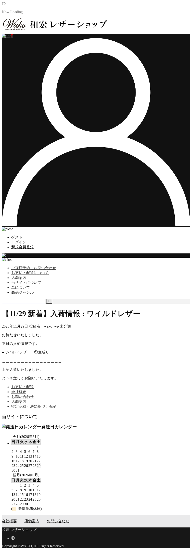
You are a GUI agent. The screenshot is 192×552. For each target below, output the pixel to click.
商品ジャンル (22, 292)
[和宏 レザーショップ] (54, 32)
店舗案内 (18, 278)
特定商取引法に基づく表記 (33, 406)
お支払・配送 (22, 387)
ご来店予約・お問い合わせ (33, 268)
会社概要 (18, 392)
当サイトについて (26, 283)
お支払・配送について (30, 273)
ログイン (18, 242)
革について (20, 287)
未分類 (65, 326)
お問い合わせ (22, 397)
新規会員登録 (22, 247)
